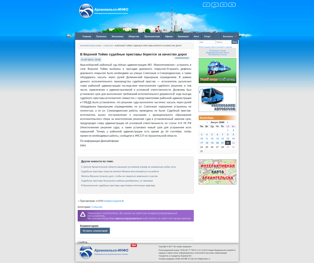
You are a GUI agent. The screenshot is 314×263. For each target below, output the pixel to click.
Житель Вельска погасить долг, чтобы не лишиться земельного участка (119, 176)
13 (217, 138)
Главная (87, 36)
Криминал (183, 36)
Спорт (207, 36)
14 (222, 138)
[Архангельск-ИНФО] (104, 10)
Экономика (117, 36)
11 (207, 138)
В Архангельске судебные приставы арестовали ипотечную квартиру (118, 185)
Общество (134, 36)
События (96, 207)
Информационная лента (217, 52)
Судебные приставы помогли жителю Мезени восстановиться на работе (120, 171)
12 (212, 138)
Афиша (169, 36)
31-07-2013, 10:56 (91, 59)
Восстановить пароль (222, 46)
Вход (235, 42)
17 (201, 142)
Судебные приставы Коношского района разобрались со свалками (117, 180)
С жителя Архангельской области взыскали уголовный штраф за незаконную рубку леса (128, 166)
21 (222, 142)
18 (207, 142)
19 (212, 142)
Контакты (228, 36)
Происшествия (152, 36)
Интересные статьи (217, 54)
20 (217, 142)
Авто (196, 36)
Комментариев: (113, 201)
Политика (101, 36)
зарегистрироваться (128, 218)
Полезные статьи (217, 50)
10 (201, 138)
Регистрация (204, 46)
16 (233, 138)
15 (228, 138)
